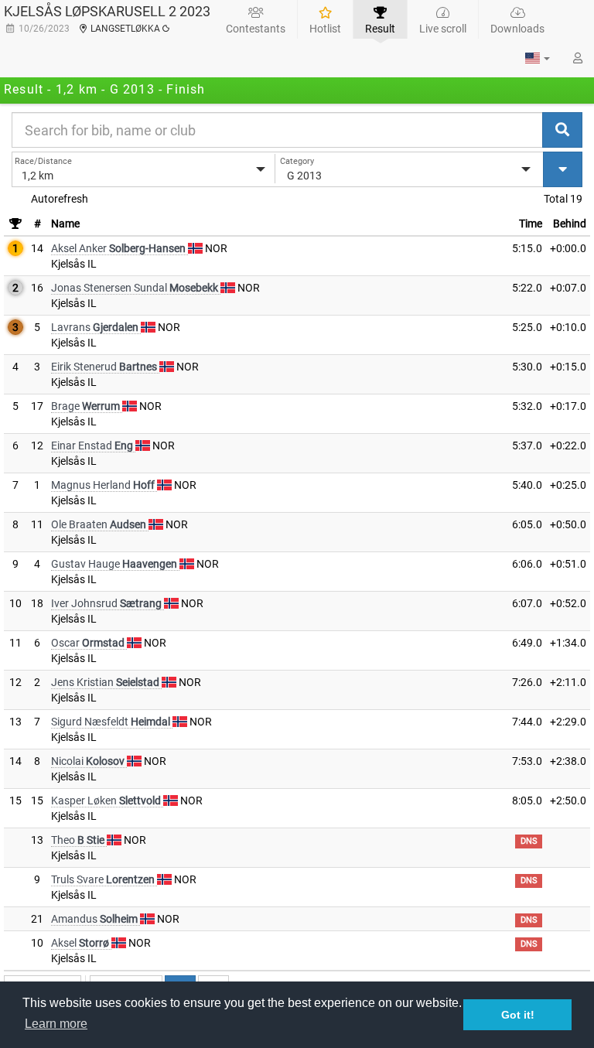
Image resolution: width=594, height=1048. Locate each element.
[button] (538, 58)
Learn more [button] (56, 1023)
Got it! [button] (517, 1015)
